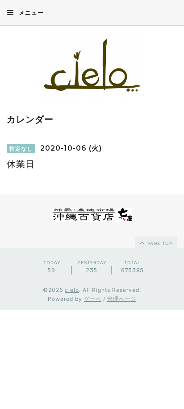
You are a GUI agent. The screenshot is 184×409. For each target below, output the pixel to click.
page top (159, 243)
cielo (72, 290)
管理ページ (121, 298)
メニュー (30, 12)
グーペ (92, 298)
